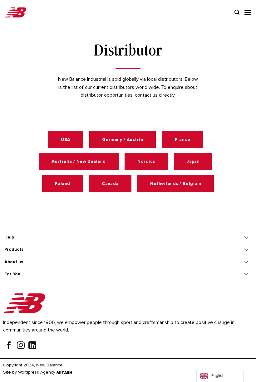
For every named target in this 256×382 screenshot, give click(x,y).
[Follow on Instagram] (21, 346)
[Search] (236, 12)
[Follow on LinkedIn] (32, 346)
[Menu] (247, 12)
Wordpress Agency (36, 372)
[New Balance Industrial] (16, 12)
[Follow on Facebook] (9, 346)
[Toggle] (246, 238)
